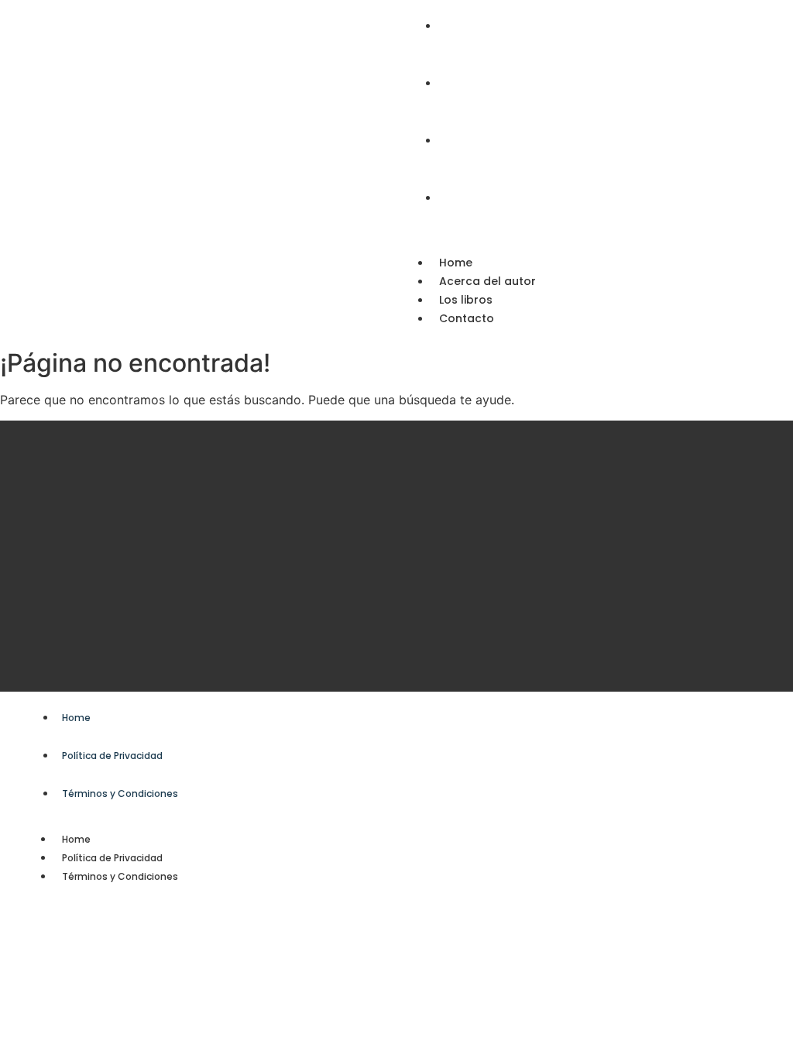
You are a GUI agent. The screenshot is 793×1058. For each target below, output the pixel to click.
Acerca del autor (487, 281)
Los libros (466, 299)
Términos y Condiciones (120, 876)
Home (455, 262)
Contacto (466, 318)
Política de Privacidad (112, 857)
